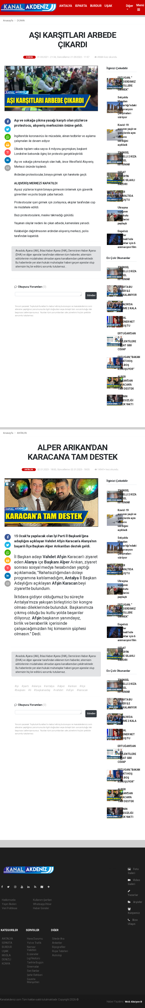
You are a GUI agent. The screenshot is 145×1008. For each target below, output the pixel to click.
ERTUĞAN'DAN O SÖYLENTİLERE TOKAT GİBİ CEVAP (127, 341)
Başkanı (52, 562)
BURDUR (96, 6)
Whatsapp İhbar (42, 904)
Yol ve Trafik (34, 942)
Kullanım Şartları (42, 899)
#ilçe (82, 686)
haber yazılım (30, 1003)
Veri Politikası (9, 908)
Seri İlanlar (33, 970)
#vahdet (58, 690)
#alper (61, 686)
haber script (45, 1003)
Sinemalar (33, 966)
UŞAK (108, 6)
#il (29, 690)
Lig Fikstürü (33, 958)
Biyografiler (59, 946)
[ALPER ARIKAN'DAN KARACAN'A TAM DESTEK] (51, 502)
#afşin (70, 690)
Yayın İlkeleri (9, 904)
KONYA (6, 963)
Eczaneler (33, 954)
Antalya (72, 578)
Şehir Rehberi (34, 974)
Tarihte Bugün (35, 962)
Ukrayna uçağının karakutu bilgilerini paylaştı (123, 215)
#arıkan (72, 686)
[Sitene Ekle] (50, 886)
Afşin (62, 556)
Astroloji (57, 955)
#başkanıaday (42, 690)
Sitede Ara (58, 938)
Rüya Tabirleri (60, 951)
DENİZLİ (6, 959)
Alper (65, 562)
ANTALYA (65, 6)
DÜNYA (21, 20)
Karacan (70, 583)
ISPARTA (81, 6)
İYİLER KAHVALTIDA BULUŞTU (125, 195)
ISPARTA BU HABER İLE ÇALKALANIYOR (127, 290)
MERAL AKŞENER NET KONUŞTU (126, 321)
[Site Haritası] (43, 886)
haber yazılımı (87, 999)
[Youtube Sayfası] (23, 886)
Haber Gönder (41, 908)
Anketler (57, 942)
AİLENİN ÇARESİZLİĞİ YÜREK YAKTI (125, 400)
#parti (25, 686)
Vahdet (50, 556)
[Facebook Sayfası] (3, 886)
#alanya (36, 686)
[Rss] (36, 886)
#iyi (17, 686)
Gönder (91, 295)
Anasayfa (8, 20)
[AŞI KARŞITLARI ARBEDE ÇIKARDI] (51, 88)
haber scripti (15, 1003)
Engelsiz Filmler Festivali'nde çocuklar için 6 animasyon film (127, 239)
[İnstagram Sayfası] (16, 886)
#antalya (49, 686)
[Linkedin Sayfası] (30, 886)
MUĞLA (6, 955)
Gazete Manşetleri (33, 981)
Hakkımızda (8, 899)
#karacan (82, 690)
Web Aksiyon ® (133, 1001)
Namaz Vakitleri (31, 948)
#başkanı (20, 690)
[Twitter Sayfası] (10, 886)
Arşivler (137, 901)
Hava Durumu (35, 938)
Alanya (31, 562)
